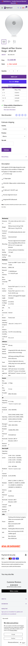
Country (4, 125)
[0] (25, 7)
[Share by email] (25, 115)
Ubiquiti (4, 54)
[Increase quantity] (17, 71)
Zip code (4, 140)
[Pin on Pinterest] (19, 115)
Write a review (14, 591)
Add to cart (14, 77)
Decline (13, 638)
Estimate (6, 150)
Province (4, 133)
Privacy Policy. (13, 630)
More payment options (14, 86)
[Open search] (18, 7)
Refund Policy (5, 156)
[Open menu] (2, 7)
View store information (10, 109)
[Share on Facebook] (16, 115)
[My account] (20, 7)
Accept (13, 634)
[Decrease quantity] (9, 71)
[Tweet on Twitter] (22, 115)
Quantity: (4, 71)
